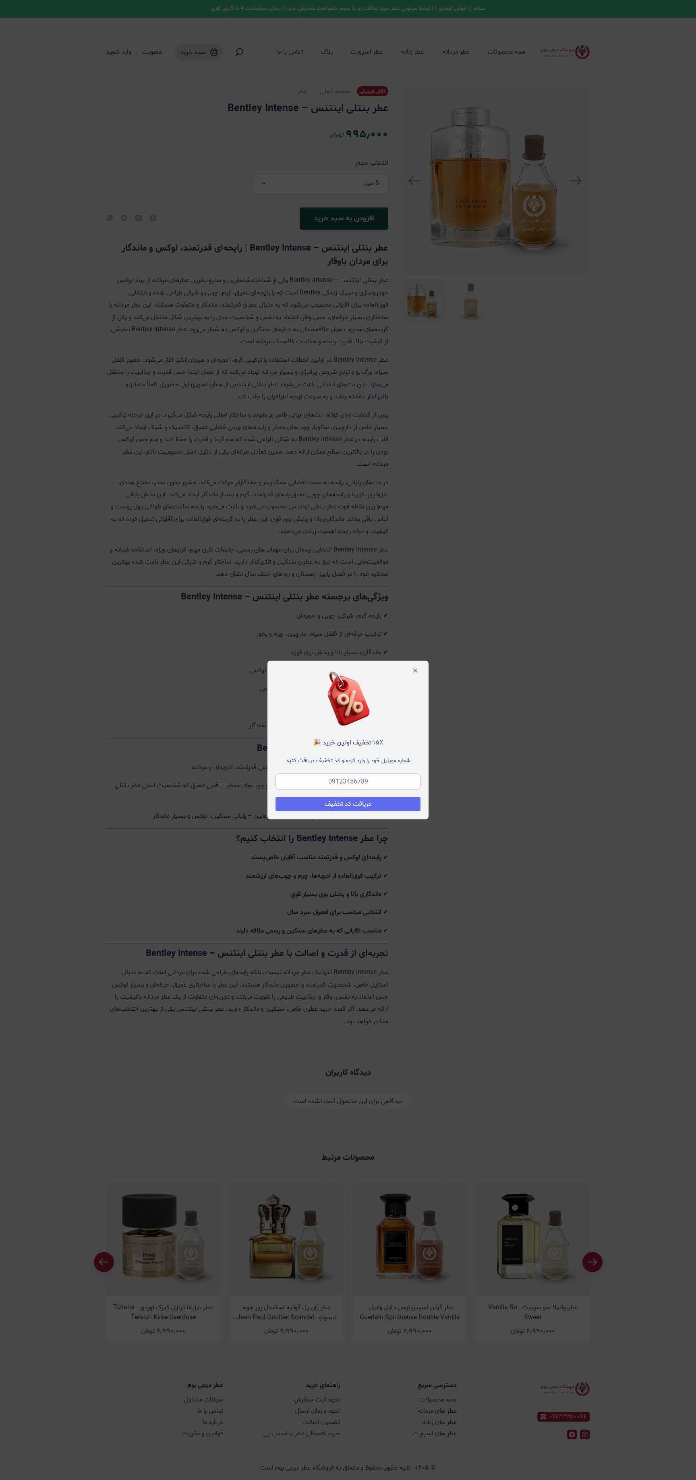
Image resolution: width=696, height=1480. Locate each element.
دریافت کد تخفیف (348, 803)
